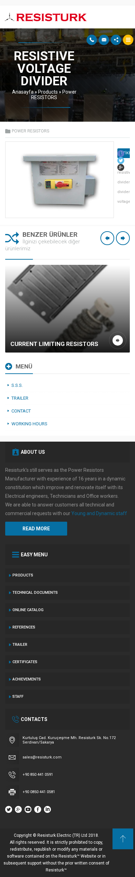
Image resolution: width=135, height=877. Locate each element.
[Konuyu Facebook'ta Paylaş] (120, 153)
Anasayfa (23, 92)
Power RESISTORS (53, 94)
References (23, 627)
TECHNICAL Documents (35, 592)
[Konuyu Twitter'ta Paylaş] (120, 160)
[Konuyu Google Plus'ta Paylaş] (120, 167)
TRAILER (19, 644)
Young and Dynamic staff (99, 513)
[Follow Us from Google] (18, 809)
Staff (18, 696)
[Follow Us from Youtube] (28, 809)
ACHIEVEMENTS (26, 679)
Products (48, 92)
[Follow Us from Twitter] (8, 809)
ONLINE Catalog (28, 610)
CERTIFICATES (24, 662)
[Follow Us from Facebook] (37, 809)
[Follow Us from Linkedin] (47, 809)
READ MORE (36, 528)
